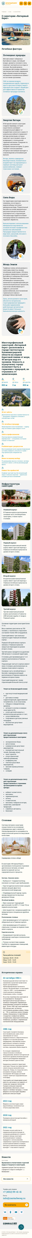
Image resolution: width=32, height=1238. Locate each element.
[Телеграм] (21, 1212)
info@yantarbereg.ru (14, 1198)
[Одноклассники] (10, 1212)
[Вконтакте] (5, 1212)
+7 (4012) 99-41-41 (12, 1191)
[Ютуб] (16, 1212)
